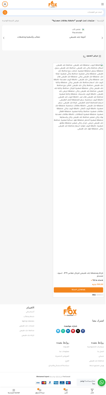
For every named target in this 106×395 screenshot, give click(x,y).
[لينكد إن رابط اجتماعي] (68, 331)
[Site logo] (53, 4)
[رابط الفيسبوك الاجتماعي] (83, 331)
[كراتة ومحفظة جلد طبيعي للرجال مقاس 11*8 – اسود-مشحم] (78, 167)
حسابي (101, 356)
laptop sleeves (28, 321)
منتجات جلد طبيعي (26, 326)
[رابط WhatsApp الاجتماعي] (63, 331)
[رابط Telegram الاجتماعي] (58, 331)
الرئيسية (100, 21)
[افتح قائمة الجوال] (102, 4)
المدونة (66, 347)
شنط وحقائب (28, 317)
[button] (102, 38)
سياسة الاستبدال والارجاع (59, 366)
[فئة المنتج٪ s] (77, 34)
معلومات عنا (64, 352)
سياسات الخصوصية (95, 347)
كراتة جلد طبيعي (28, 336)
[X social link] (78, 331)
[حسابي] (5, 4)
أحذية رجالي (30, 312)
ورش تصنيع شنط (96, 366)
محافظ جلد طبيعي (26, 331)
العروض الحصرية (62, 356)
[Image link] (70, 311)
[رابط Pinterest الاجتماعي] (73, 331)
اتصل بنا (100, 352)
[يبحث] (5, 12)
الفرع (67, 361)
